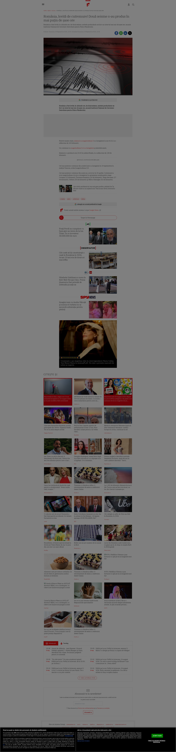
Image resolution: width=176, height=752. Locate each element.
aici (4, 744)
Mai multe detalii (69, 735)
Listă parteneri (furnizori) (83, 741)
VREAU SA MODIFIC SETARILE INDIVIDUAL (156, 741)
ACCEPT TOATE (157, 736)
